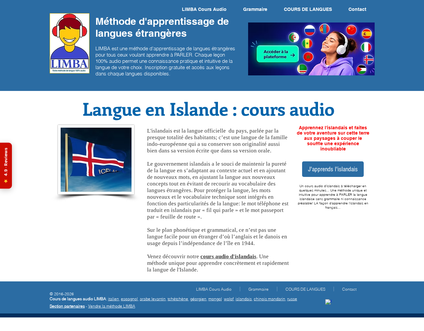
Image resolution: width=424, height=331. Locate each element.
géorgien (198, 298)
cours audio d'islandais (228, 256)
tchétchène (178, 298)
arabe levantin (153, 298)
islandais (244, 298)
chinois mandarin (269, 298)
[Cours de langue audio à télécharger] (328, 302)
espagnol (129, 298)
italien (113, 298)
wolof (229, 298)
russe (292, 298)
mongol (215, 298)
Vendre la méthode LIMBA (111, 306)
